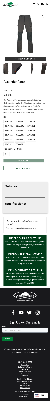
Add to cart (24, 160)
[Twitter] (29, 312)
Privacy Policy (25, 385)
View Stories (25, 394)
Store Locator (25, 388)
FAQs (25, 383)
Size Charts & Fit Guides (25, 381)
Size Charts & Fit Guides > (14, 149)
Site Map (25, 376)
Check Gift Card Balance (25, 379)
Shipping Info (25, 369)
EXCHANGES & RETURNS (28, 270)
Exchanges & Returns (25, 367)
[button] (43, 16)
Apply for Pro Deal (25, 371)
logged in (19, 228)
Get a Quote (25, 373)
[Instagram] (37, 312)
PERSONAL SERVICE (31, 254)
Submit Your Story (25, 396)
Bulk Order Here (24, 168)
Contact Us (25, 365)
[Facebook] (13, 312)
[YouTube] (21, 312)
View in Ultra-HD (27, 59)
